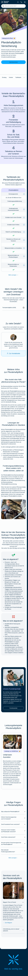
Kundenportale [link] (13, 708)
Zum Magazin (8, 922)
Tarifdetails (18, 77)
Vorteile (11, 77)
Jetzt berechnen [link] (13, 62)
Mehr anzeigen (12, 275)
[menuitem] (18, 2)
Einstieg (4, 77)
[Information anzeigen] (24, 194)
